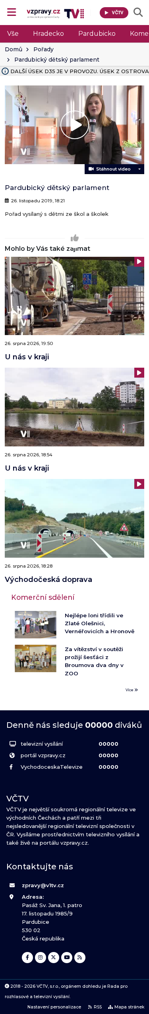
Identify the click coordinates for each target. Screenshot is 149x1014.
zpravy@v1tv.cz (43, 885)
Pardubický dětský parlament (56, 59)
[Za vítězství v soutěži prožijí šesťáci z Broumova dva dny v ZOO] (35, 658)
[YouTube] (66, 957)
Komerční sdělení (42, 597)
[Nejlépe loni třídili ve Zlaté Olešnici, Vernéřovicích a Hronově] (35, 624)
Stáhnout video (112, 169)
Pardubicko (97, 33)
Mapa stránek (129, 1007)
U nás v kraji (27, 356)
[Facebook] (27, 957)
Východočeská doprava (48, 579)
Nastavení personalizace (54, 1007)
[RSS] (79, 957)
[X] (53, 957)
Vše (13, 33)
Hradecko (48, 33)
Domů (13, 49)
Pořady (43, 49)
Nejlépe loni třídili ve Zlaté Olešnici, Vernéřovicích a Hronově (99, 623)
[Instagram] (40, 957)
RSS (98, 1007)
